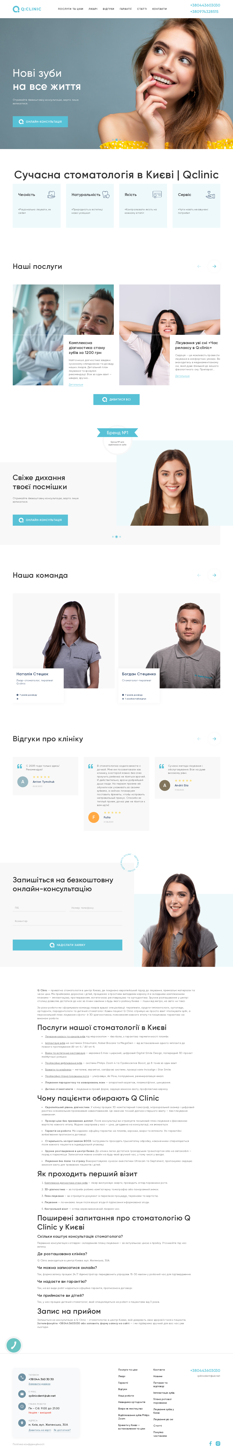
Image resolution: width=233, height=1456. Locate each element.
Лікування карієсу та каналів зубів (65, 1045)
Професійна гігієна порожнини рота (67, 1085)
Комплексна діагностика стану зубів (66, 1191)
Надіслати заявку (71, 954)
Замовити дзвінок (39, 1393)
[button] (113, 140)
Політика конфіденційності (28, 1453)
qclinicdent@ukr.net (42, 1405)
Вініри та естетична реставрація (65, 1062)
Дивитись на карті (40, 1439)
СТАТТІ (142, 9)
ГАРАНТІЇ (126, 9)
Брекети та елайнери (58, 1078)
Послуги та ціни (127, 1378)
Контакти (159, 1378)
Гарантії (123, 1391)
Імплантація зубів (55, 1052)
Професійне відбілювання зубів (63, 1072)
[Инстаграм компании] (218, 1452)
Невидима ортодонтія (131, 1411)
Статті (157, 1434)
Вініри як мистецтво (130, 1417)
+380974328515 (204, 11)
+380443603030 (205, 5)
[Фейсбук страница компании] (210, 1452)
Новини (157, 1385)
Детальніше (76, 384)
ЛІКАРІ (93, 9)
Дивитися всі (120, 399)
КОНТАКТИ (159, 9)
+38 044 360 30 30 (41, 1388)
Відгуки (122, 1398)
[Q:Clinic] (27, 9)
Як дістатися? (62, 1439)
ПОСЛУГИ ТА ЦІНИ (70, 9)
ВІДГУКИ (108, 9)
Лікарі (121, 1385)
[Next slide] (214, 266)
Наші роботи (126, 1404)
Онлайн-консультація (44, 121)
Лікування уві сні (163, 1428)
